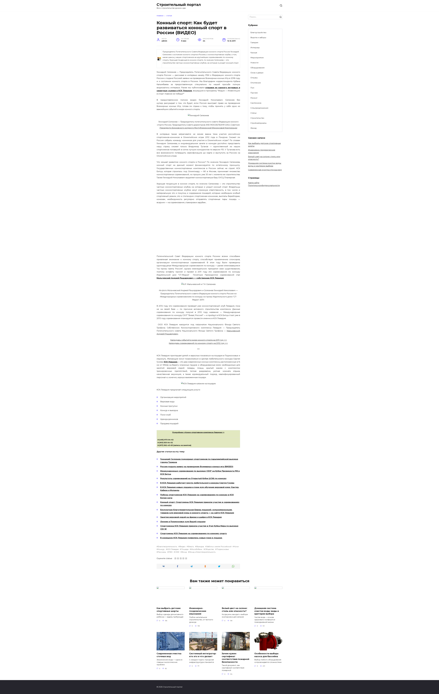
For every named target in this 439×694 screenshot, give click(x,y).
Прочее (254, 93)
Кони (236, 547)
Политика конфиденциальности (264, 185)
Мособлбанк (196, 549)
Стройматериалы (258, 123)
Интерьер (255, 47)
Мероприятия (257, 58)
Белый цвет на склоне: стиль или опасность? (234, 609)
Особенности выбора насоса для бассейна (266, 655)
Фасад (253, 128)
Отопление (255, 83)
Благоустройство (258, 32)
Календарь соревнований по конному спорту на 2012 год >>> (198, 343)
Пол (252, 88)
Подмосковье (223, 549)
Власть (191, 547)
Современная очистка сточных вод (265, 170)
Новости (254, 63)
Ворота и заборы (258, 37)
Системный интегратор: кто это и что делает (202, 655)
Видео (182, 547)
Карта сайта (253, 183)
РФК (171, 552)
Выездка (200, 547)
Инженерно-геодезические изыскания (197, 611)
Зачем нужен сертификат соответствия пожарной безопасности (235, 657)
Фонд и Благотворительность (202, 552)
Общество (209, 549)
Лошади (184, 549)
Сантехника (255, 103)
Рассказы (162, 552)
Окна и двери (256, 73)
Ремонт (253, 98)
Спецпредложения (259, 108)
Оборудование (257, 68)
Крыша (253, 52)
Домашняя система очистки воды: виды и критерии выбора (266, 611)
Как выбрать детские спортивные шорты (169, 609)
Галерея (254, 42)
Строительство (257, 118)
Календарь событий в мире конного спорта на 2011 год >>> (198, 340)
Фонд (184, 552)
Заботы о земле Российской (219, 547)
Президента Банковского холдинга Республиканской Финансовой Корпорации (198, 128)
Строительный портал (179, 4)
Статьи (253, 113)
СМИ (177, 552)
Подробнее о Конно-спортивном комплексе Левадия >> (198, 432)
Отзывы (254, 78)
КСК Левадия (173, 549)
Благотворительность (167, 547)
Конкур (161, 549)
